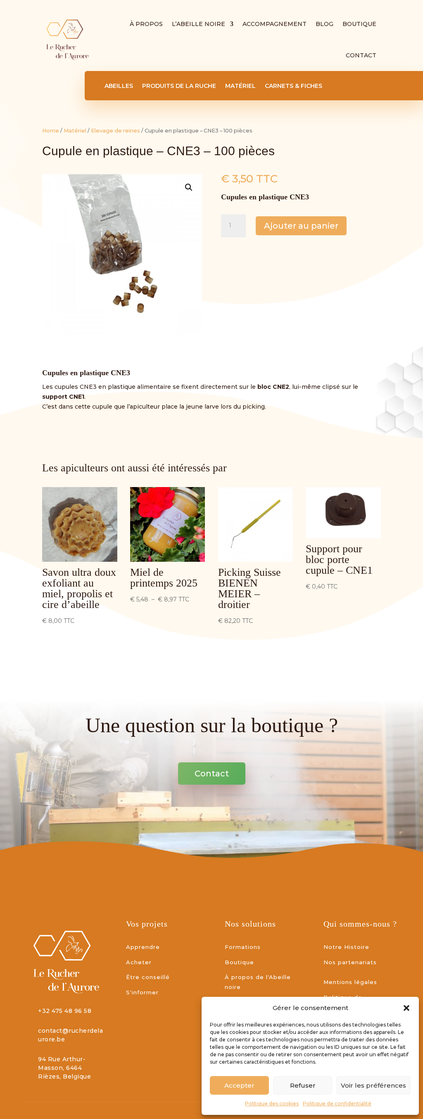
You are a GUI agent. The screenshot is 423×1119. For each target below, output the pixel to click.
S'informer (142, 992)
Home (50, 131)
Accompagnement (274, 24)
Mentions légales (350, 982)
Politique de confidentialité (337, 1103)
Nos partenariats (350, 962)
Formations (243, 947)
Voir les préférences (373, 1085)
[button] (406, 1008)
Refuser (303, 1085)
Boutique (359, 24)
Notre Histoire (346, 947)
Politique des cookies (272, 1103)
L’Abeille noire (198, 24)
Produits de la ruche (179, 86)
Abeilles (119, 86)
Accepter (239, 1085)
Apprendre (143, 947)
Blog (324, 24)
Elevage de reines (115, 131)
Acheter (139, 962)
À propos (146, 24)
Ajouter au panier (301, 226)
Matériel (240, 86)
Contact (361, 55)
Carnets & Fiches (293, 86)
